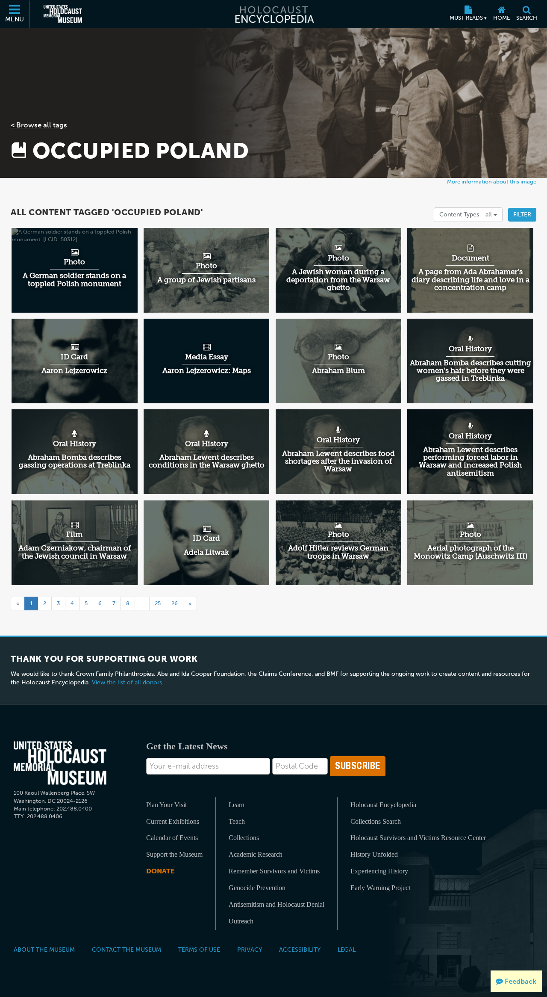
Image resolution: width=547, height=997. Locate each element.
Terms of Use (199, 949)
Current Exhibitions (172, 821)
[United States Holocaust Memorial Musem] (60, 763)
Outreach (241, 921)
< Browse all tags (39, 125)
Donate (160, 871)
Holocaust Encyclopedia (383, 804)
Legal (347, 949)
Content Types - (466, 214)
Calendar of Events (172, 837)
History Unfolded (374, 854)
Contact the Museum (126, 949)
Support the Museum (174, 854)
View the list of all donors (127, 682)
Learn (236, 804)
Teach (237, 821)
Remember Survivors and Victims (274, 871)
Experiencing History (379, 871)
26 (174, 603)
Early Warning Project (380, 887)
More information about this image (491, 181)
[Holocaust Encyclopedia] (273, 14)
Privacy (249, 949)
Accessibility (300, 949)
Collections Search (375, 821)
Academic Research (255, 854)
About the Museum (44, 949)
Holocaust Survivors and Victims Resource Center (418, 837)
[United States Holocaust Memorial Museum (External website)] (63, 14)
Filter (522, 214)
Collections (244, 837)
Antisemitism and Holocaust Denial (276, 904)
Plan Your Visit (166, 804)
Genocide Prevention (257, 887)
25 (158, 603)
